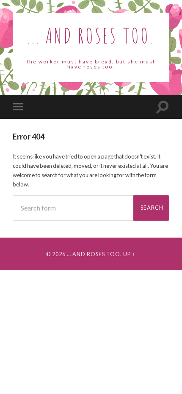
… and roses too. (94, 254)
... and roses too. (91, 35)
